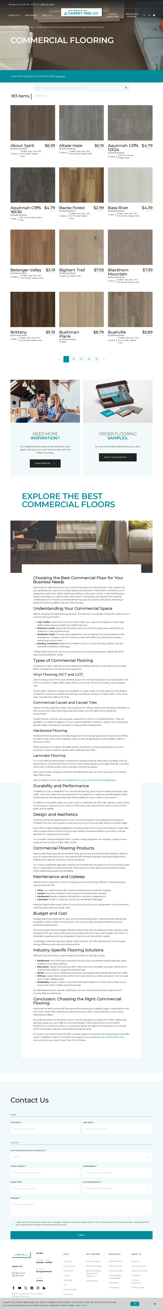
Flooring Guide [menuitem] (115, 1271)
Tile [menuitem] (65, 1285)
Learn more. (81, 1305)
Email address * (90, 1166)
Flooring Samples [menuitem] (94, 1266)
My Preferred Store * (92, 1182)
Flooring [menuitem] (67, 1261)
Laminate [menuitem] (67, 1280)
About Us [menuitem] (135, 1261)
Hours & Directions (112, 15)
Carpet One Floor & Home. (31, 1294)
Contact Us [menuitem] (136, 1275)
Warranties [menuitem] (114, 1283)
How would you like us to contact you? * (28, 1150)
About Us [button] (47, 15)
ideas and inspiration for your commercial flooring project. (86, 780)
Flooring (29, 27)
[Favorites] (149, 15)
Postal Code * (16, 1182)
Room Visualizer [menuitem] (93, 1261)
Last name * (88, 1122)
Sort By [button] (39, 96)
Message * (15, 1198)
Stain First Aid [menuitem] (115, 1266)
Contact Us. (60, 76)
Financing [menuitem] (68, 1294)
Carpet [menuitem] (66, 1275)
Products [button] (14, 15)
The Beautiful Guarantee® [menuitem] (115, 1276)
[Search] (126, 88)
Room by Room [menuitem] (138, 1266)
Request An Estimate (132, 15)
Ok (134, 1304)
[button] (144, 15)
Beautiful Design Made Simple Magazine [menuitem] (93, 1273)
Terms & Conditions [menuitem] (136, 1281)
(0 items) (154, 15)
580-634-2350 (47, 4)
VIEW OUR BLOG (42, 463)
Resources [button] (31, 15)
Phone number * (17, 1166)
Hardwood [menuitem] (68, 1271)
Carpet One (15, 27)
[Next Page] (104, 359)
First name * (15, 1122)
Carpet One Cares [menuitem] (139, 1271)
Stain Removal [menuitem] (115, 1261)
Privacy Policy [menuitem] (137, 1287)
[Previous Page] (59, 359)
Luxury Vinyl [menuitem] (69, 1266)
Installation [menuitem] (114, 1287)
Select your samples (115, 457)
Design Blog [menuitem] (91, 1281)
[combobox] (79, 88)
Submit (81, 1235)
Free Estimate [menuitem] (69, 1289)
